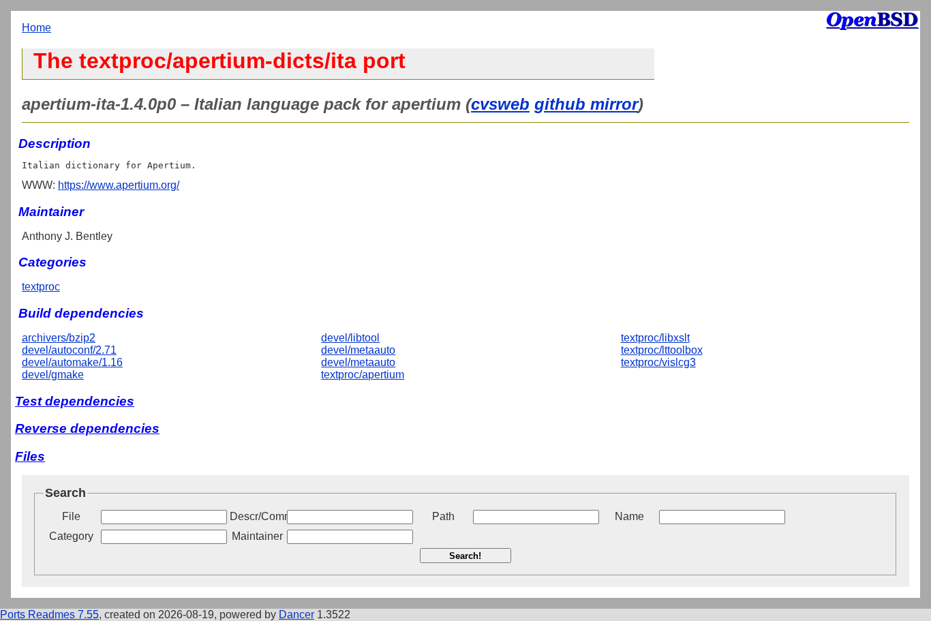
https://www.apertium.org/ (118, 185)
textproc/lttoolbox (662, 350)
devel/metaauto (358, 350)
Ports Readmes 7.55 (49, 614)
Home (36, 27)
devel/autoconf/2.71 (69, 350)
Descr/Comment (257, 516)
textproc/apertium (362, 374)
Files (30, 456)
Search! (465, 556)
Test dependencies (74, 401)
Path (443, 516)
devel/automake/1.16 (72, 362)
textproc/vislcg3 (658, 362)
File (71, 516)
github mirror (586, 104)
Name (629, 516)
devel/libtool (350, 338)
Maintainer (257, 536)
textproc (41, 286)
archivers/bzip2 (58, 338)
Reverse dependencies (87, 428)
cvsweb (500, 104)
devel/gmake (53, 374)
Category (71, 536)
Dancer (296, 614)
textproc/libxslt (655, 338)
